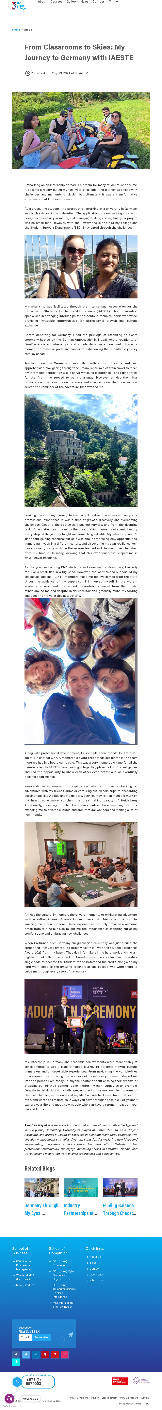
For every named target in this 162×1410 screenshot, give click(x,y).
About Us (95, 1257)
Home (16, 30)
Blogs (93, 1263)
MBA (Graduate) (26, 1285)
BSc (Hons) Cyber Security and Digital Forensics (64, 1275)
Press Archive (126, 1404)
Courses (56, 1)
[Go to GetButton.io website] (9, 1406)
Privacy (95, 1398)
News (85, 1)
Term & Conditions (78, 1398)
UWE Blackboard (129, 1398)
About (42, 1)
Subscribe (41, 1337)
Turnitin (145, 1398)
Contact (98, 1)
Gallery (71, 1)
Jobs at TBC (97, 1280)
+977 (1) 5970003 (33, 1382)
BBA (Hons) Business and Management (24, 1265)
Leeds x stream (109, 1398)
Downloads (97, 1274)
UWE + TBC (142, 1404)
